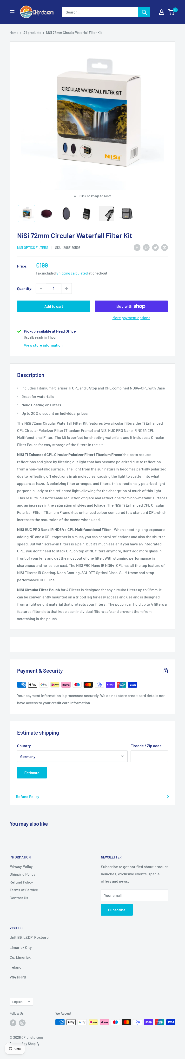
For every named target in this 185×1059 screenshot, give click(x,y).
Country (24, 745)
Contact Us (19, 897)
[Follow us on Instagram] (22, 1022)
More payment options (131, 317)
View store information (43, 345)
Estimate (32, 772)
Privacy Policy (21, 866)
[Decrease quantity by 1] (41, 288)
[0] (171, 12)
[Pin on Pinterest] (146, 247)
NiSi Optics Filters (32, 248)
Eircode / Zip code (146, 745)
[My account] (161, 12)
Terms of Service (24, 889)
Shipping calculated (72, 273)
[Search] (144, 12)
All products (32, 33)
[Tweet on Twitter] (155, 247)
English (17, 1001)
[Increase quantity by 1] (66, 288)
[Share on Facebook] (137, 247)
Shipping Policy (22, 874)
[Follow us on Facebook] (13, 1022)
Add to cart (53, 306)
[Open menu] (12, 12)
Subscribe (117, 909)
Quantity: (25, 288)
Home (14, 33)
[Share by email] (164, 247)
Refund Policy (27, 796)
